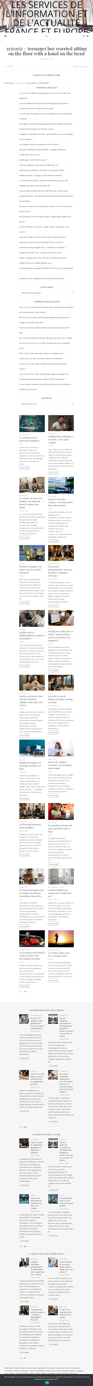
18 (25, 991)
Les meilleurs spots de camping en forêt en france (39, 144)
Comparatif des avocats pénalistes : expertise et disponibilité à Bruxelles (37, 1314)
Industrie (32, 1371)
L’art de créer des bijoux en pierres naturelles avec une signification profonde (37, 1079)
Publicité (25, 1374)
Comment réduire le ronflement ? (50, 358)
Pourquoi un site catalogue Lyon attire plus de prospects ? (42, 278)
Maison (22, 563)
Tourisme (52, 496)
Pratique (52, 759)
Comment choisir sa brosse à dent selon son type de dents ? (43, 237)
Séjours (29, 1368)
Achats (35, 1368)
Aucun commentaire (80, 66)
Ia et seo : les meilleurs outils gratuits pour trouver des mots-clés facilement (38, 1023)
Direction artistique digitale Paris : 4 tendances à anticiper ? (42, 247)
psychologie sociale (27, 364)
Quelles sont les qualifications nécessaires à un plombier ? (32, 635)
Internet (63, 1071)
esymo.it (22, 384)
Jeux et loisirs (57, 1371)
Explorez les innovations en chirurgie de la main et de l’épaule (36, 1203)
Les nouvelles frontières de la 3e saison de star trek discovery (43, 191)
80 (25, 1127)
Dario (21, 338)
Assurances (53, 887)
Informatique (37, 1015)
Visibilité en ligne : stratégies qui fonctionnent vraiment (40, 175)
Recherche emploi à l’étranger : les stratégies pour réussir (60, 765)
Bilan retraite (24, 353)
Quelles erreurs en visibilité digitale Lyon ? (35, 263)
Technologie (51, 1374)
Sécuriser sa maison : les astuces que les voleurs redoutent (30, 569)
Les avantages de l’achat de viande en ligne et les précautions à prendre (32, 955)
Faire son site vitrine (27, 307)
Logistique (79, 1371)
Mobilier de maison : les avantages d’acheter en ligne (30, 765)
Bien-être (23, 495)
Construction (9, 1371)
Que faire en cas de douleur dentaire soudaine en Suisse (60, 699)
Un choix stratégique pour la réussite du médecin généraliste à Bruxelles (31, 893)
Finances (23, 887)
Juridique (52, 433)
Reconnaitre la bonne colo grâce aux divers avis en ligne (50, 338)
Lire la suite (24, 468)
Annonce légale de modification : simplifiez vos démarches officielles (37, 1147)
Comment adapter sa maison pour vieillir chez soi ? (39, 165)
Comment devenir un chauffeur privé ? (49, 353)
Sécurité (37, 1374)
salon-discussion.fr (27, 374)
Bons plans (24, 435)
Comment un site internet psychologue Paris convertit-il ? (41, 242)
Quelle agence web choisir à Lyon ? (32, 160)
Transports (73, 1374)
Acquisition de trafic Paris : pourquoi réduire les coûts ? (40, 252)
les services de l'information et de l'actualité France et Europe (46, 18)
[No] (90, 1380)
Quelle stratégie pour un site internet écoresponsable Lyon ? (43, 258)
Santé (50, 628)
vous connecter (20, 83)
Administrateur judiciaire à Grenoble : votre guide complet (41, 170)
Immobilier (24, 1371)
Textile (58, 1374)
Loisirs (7, 1374)
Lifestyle (34, 1071)
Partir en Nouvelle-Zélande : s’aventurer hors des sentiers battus (60, 502)
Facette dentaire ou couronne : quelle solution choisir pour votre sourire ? (66, 1267)
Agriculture (42, 1368)
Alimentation (54, 563)
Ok (47, 1383)
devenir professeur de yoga (30, 343)
